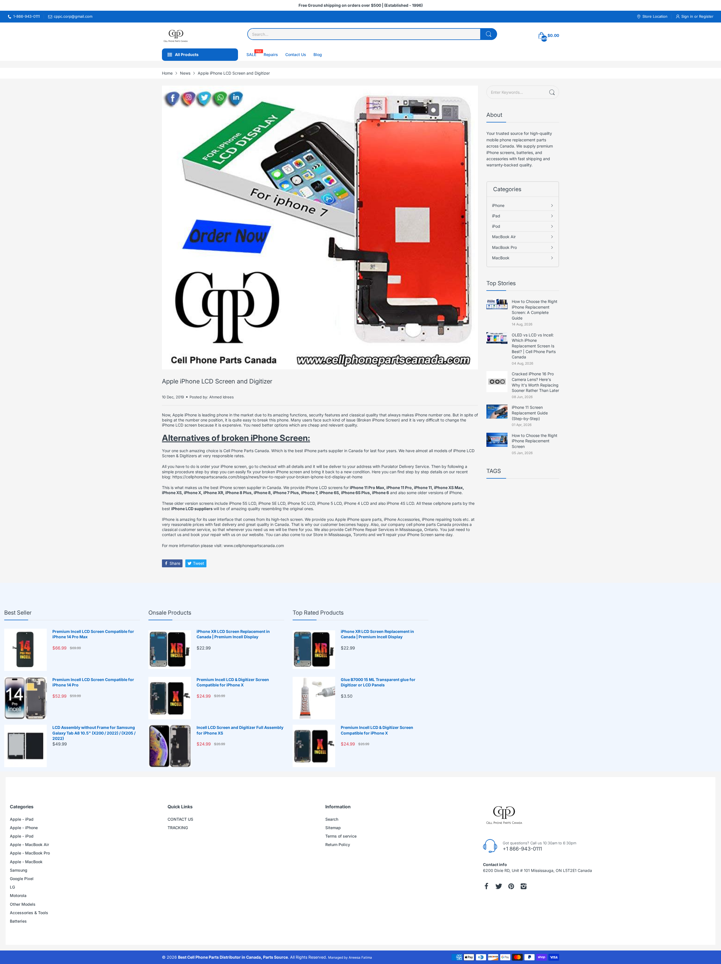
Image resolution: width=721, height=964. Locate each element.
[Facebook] (486, 886)
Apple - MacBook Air (29, 844)
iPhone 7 (309, 492)
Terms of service (341, 836)
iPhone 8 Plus (238, 492)
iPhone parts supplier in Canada (333, 450)
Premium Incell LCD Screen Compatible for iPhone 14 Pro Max (93, 634)
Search (331, 819)
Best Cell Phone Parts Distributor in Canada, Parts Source (233, 957)
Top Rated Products (318, 612)
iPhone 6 (380, 492)
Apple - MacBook (26, 861)
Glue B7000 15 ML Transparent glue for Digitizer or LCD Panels (378, 682)
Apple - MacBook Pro (30, 853)
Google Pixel (22, 878)
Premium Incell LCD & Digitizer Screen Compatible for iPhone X (233, 682)
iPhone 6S (329, 492)
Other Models (22, 904)
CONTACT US (180, 819)
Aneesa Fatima (360, 957)
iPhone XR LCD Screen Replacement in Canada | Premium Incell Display (233, 634)
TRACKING (178, 827)
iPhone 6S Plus (355, 492)
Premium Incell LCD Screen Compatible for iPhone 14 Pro (93, 682)
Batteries (18, 921)
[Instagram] (523, 886)
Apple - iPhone (24, 827)
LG (12, 887)
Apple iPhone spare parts (358, 519)
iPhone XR (213, 492)
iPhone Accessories (402, 519)
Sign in (687, 16)
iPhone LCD (316, 487)
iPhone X (192, 492)
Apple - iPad (22, 819)
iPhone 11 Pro (399, 487)
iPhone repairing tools (442, 519)
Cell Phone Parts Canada (246, 450)
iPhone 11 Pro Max (367, 487)
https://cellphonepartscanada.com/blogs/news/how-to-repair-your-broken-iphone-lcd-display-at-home (267, 476)
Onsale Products (169, 612)
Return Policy (337, 844)
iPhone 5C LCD (301, 503)
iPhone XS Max (448, 487)
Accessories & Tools (29, 912)
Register (706, 16)
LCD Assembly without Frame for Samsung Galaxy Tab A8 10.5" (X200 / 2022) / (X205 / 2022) (93, 733)
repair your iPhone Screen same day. (419, 534)
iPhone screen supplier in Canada (250, 487)
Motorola (18, 895)
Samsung (18, 870)
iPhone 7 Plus (286, 492)
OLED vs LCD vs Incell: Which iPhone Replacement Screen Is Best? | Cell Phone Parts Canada (534, 346)
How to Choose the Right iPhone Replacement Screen (534, 441)
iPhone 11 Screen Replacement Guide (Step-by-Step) (530, 413)
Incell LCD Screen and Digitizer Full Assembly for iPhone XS (240, 730)
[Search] (488, 34)
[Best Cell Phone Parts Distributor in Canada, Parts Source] (176, 35)
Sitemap (333, 827)
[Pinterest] (511, 886)
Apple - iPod (22, 836)
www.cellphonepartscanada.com (254, 545)
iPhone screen (233, 466)
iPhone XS (172, 492)
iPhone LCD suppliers (192, 508)
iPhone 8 (262, 492)
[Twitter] (498, 886)
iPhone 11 (423, 487)
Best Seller (18, 612)
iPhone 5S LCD (242, 503)
